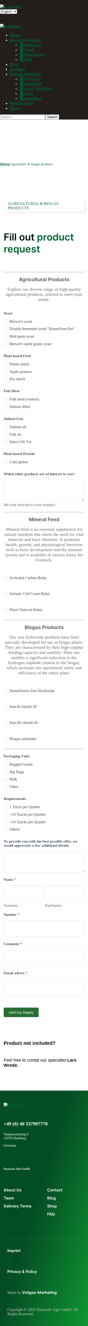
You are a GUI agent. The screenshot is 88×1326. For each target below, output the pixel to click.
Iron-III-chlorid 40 (23, 723)
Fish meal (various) (24, 399)
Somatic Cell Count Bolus (29, 594)
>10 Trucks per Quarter (27, 822)
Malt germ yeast (21, 336)
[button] (44, 1079)
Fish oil (15, 434)
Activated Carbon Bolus (28, 578)
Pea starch (17, 379)
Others (14, 829)
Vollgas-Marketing (39, 1292)
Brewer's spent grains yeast (30, 344)
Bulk (13, 779)
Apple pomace (20, 372)
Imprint (14, 1250)
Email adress (15, 973)
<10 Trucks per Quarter (27, 814)
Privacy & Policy (22, 1271)
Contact (54, 1189)
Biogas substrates (22, 739)
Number (12, 915)
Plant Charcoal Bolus (25, 610)
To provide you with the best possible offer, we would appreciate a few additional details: (40, 843)
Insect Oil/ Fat (20, 442)
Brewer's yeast (20, 321)
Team (9, 1198)
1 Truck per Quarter (24, 807)
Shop (52, 1206)
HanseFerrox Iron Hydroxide (32, 691)
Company (13, 944)
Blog (51, 1198)
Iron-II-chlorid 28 (22, 707)
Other (13, 787)
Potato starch (19, 364)
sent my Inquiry (21, 1012)
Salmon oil (17, 427)
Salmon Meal (19, 407)
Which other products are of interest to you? (39, 474)
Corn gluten (18, 462)
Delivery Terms (18, 1206)
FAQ (51, 1214)
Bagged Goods (21, 764)
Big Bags (16, 772)
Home (5, 164)
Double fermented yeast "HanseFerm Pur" (42, 329)
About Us (13, 1189)
